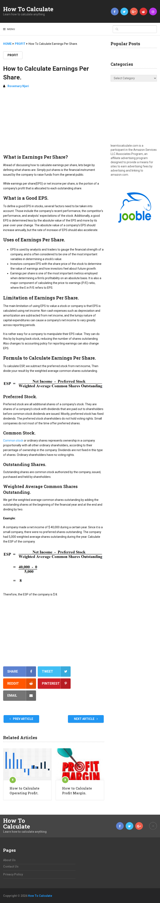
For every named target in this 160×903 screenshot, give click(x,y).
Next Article (84, 718)
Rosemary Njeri (18, 86)
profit (13, 55)
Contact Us (11, 866)
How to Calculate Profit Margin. (77, 790)
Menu (11, 29)
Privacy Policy (13, 874)
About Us (9, 860)
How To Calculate (28, 9)
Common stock (13, 440)
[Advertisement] (53, 123)
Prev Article (22, 718)
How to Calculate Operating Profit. (24, 790)
